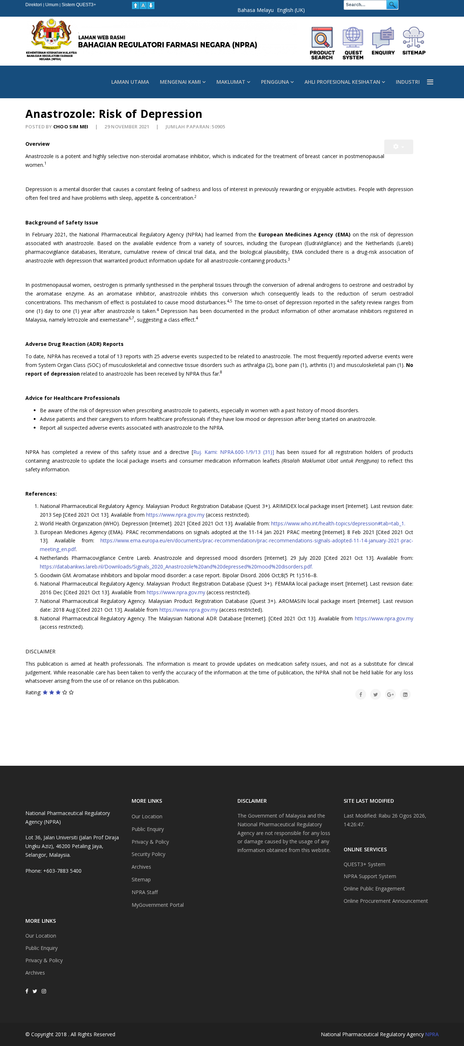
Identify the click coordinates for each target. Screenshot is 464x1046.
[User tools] (398, 147)
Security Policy (148, 854)
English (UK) (291, 10)
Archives (35, 972)
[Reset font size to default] (143, 5)
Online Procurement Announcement (386, 900)
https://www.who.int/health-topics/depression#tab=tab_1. (338, 523)
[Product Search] (322, 43)
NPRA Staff (145, 892)
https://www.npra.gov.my (175, 514)
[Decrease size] (150, 5)
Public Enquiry (41, 947)
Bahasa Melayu (255, 10)
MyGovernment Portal (158, 904)
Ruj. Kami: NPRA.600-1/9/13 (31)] (235, 451)
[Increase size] (135, 5)
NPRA (432, 1034)
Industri (408, 81)
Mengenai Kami (180, 81)
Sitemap (141, 879)
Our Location (40, 935)
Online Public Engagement (374, 888)
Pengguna (275, 81)
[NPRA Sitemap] (413, 43)
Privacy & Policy (44, 960)
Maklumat (230, 81)
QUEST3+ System (364, 864)
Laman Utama (130, 81)
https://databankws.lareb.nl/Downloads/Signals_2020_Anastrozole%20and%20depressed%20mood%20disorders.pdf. (176, 566)
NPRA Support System (370, 876)
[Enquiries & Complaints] (383, 43)
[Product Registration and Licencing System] (353, 43)
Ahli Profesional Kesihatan (342, 81)
